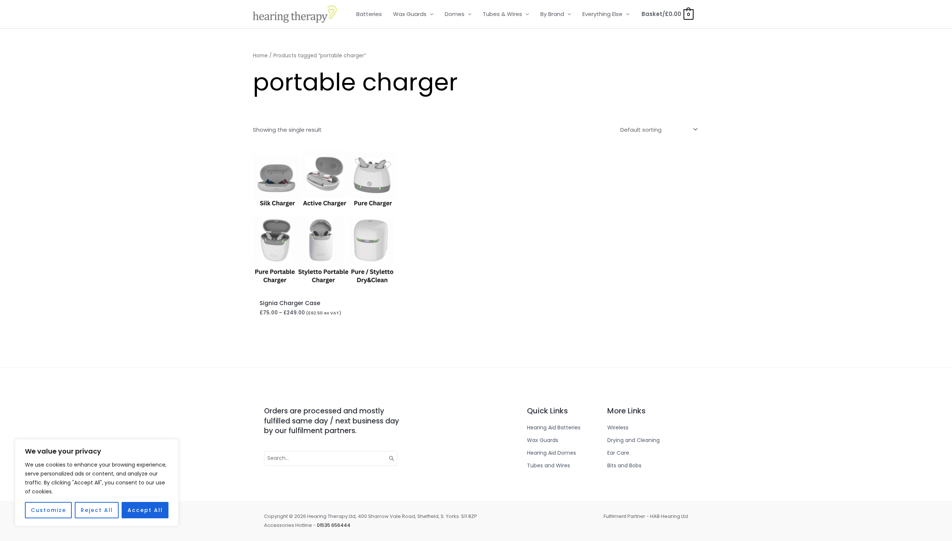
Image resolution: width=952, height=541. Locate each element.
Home (260, 55)
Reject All (97, 510)
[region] (96, 482)
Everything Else (602, 14)
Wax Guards (410, 14)
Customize (48, 510)
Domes (454, 14)
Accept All (145, 510)
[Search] (392, 458)
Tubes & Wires (502, 14)
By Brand (552, 14)
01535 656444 (333, 525)
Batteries (369, 14)
